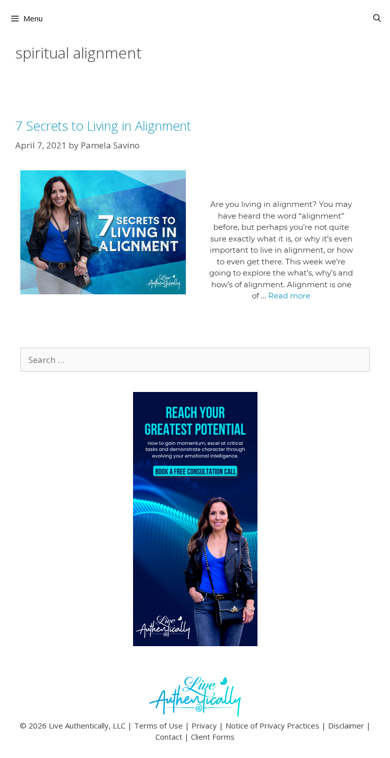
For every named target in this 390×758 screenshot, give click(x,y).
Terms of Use (158, 725)
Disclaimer (346, 725)
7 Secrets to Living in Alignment (103, 125)
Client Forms (213, 737)
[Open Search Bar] (377, 18)
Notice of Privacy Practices (272, 725)
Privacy (204, 725)
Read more (289, 295)
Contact (168, 737)
